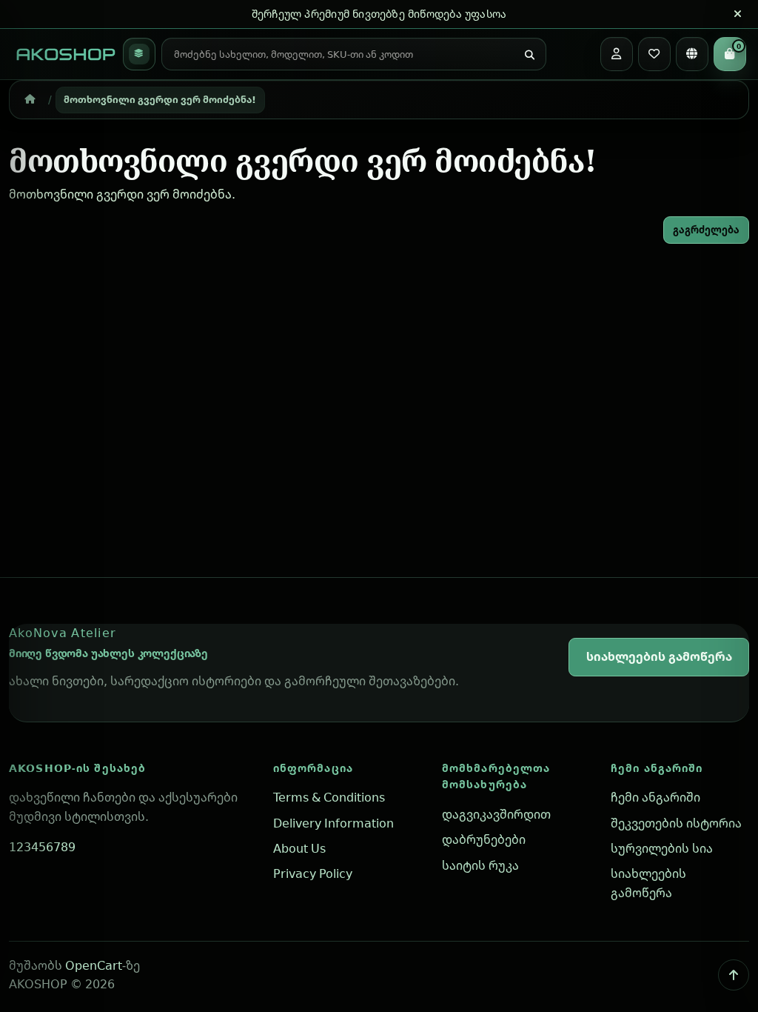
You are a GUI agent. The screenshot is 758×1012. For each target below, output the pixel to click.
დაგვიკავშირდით (496, 814)
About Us (299, 848)
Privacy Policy (312, 873)
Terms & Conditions (329, 797)
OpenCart (93, 965)
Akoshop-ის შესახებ (77, 768)
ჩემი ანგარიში (657, 768)
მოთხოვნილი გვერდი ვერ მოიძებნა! (160, 99)
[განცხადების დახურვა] (737, 14)
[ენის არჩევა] (692, 54)
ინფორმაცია (313, 768)
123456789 (42, 847)
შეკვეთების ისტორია (676, 823)
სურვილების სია (662, 848)
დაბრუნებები (484, 839)
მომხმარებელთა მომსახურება (496, 776)
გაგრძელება (706, 229)
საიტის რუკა (480, 865)
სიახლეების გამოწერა (659, 656)
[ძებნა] (529, 56)
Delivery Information (333, 823)
